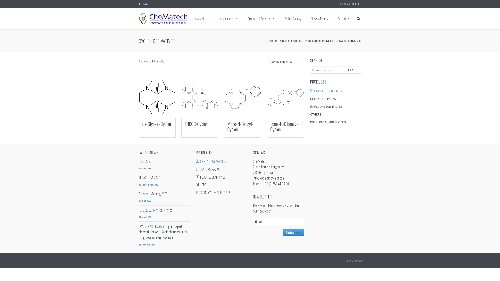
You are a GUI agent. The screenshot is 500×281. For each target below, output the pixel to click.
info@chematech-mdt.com (269, 178)
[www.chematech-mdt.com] (163, 18)
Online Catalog (293, 18)
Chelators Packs (323, 99)
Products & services (259, 18)
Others (315, 114)
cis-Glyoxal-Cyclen (156, 123)
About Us (200, 18)
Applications (226, 18)
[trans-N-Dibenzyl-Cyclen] (285, 97)
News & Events (319, 18)
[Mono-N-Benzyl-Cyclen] (242, 97)
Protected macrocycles (319, 41)
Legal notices (355, 261)
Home (273, 41)
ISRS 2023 (145, 161)
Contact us (344, 18)
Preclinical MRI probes (328, 122)
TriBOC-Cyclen (196, 123)
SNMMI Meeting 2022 (153, 194)
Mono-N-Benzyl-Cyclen (240, 126)
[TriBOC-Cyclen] (199, 97)
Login (144, 4)
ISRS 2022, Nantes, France (155, 210)
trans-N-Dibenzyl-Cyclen (284, 126)
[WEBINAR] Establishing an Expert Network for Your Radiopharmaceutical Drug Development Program (163, 232)
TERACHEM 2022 (149, 177)
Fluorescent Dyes (328, 106)
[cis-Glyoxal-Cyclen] (157, 97)
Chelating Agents (290, 41)
